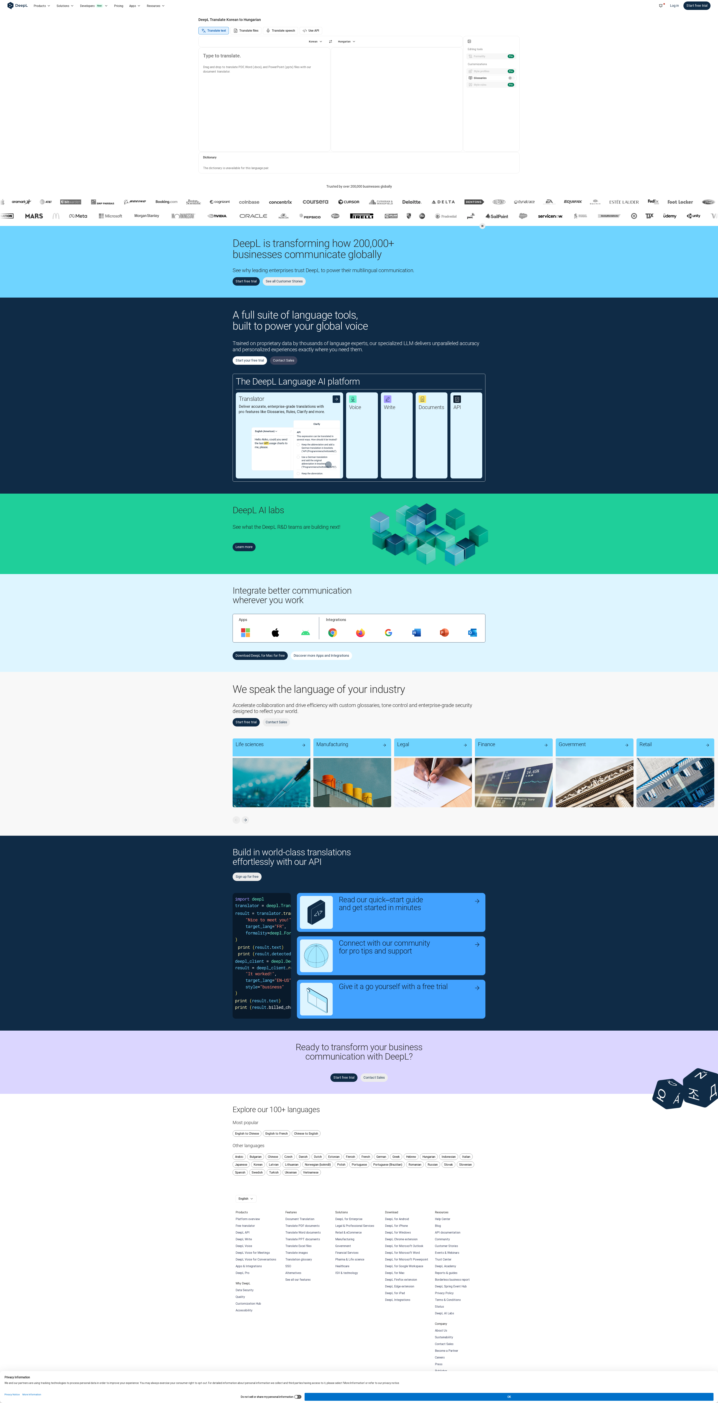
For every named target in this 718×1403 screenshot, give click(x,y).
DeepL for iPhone (396, 1226)
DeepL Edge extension (399, 1286)
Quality (240, 1297)
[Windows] (245, 632)
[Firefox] (360, 632)
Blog (438, 1226)
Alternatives (293, 1273)
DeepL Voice (244, 1246)
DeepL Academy (445, 1266)
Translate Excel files (298, 1246)
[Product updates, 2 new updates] (661, 5)
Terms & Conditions (448, 1300)
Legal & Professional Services (354, 1226)
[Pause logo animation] (482, 226)
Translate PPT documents (302, 1239)
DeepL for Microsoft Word (402, 1252)
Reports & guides (446, 1273)
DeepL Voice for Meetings (253, 1252)
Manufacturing (344, 1239)
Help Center (442, 1219)
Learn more (244, 547)
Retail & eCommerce (348, 1232)
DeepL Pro (242, 1273)
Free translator (245, 1226)
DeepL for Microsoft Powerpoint (406, 1259)
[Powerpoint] (444, 632)
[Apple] (275, 632)
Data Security (245, 1290)
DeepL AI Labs (444, 1313)
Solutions (63, 6)
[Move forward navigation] (245, 820)
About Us (441, 1330)
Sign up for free (247, 876)
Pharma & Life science (349, 1259)
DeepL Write (244, 1239)
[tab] (213, 30)
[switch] (511, 78)
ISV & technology (346, 1273)
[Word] (416, 632)
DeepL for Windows (398, 1232)
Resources (153, 6)
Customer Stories (446, 1246)
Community (442, 1239)
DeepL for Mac (394, 1273)
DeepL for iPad (395, 1293)
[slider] (463, 94)
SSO (288, 1266)
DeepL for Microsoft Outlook (404, 1246)
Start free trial (697, 5)
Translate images (296, 1252)
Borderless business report (452, 1279)
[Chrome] (332, 632)
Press (438, 1364)
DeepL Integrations (397, 1300)
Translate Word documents (303, 1232)
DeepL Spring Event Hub (451, 1286)
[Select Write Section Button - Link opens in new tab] (406, 399)
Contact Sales (283, 360)
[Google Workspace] (388, 632)
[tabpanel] (359, 104)
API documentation (447, 1232)
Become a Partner (446, 1350)
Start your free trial (250, 360)
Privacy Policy (444, 1293)
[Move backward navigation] (236, 820)
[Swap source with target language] (331, 42)
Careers (440, 1357)
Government (343, 1246)
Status (439, 1306)
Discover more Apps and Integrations (321, 655)
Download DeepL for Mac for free (260, 655)
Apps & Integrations (249, 1266)
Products (40, 6)
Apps (132, 6)
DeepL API (243, 1232)
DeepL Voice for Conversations (256, 1259)
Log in (674, 5)
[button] (252, 435)
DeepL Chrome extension (401, 1239)
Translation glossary (298, 1259)
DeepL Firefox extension (401, 1279)
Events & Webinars (447, 1252)
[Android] (305, 632)
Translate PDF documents (302, 1226)
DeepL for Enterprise (348, 1219)
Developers (91, 6)
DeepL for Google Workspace (404, 1266)
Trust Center (443, 1259)
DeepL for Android (397, 1219)
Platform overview (248, 1219)
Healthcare (342, 1266)
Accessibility (244, 1310)
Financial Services (346, 1252)
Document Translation (299, 1219)
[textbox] (261, 99)
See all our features (298, 1279)
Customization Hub (248, 1303)
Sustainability (444, 1337)
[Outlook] (472, 632)
